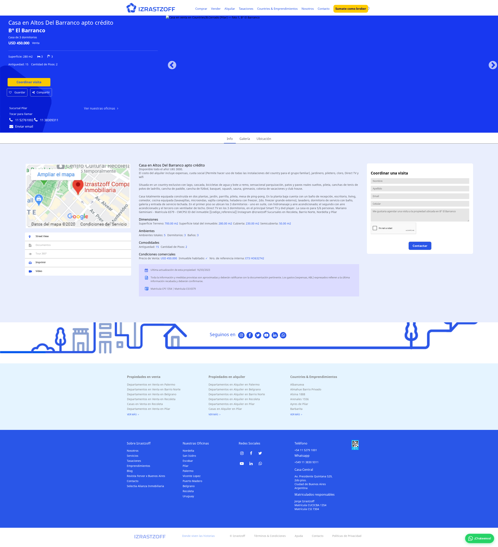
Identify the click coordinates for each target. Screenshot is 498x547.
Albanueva (297, 384)
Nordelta (188, 450)
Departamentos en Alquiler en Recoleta (234, 399)
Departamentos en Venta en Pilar (148, 409)
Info (230, 139)
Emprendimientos (138, 466)
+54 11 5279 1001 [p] (306, 450)
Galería (244, 139)
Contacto (324, 9)
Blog (130, 471)
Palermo (188, 471)
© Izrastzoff (237, 536)
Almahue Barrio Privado (305, 389)
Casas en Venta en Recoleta (145, 404)
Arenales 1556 (299, 399)
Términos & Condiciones (270, 536)
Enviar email (24, 126)
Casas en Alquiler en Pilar (225, 409)
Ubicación (264, 139)
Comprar (201, 9)
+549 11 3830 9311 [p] (307, 462)
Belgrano (189, 486)
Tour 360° (41, 253)
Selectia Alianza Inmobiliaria (145, 486)
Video (39, 271)
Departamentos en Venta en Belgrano (151, 394)
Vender (216, 9)
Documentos (43, 245)
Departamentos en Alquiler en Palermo (234, 384)
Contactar (420, 246)
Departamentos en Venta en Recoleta (151, 399)
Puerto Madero (192, 481)
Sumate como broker (350, 9)
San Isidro (189, 456)
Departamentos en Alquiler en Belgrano (235, 389)
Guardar (19, 92)
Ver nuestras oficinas (99, 108)
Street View (42, 236)
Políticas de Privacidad (346, 536)
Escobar (188, 461)
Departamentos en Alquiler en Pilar (232, 404)
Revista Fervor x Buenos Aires (146, 476)
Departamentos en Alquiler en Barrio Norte (237, 394)
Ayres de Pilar (299, 404)
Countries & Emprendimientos (277, 9)
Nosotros (308, 9)
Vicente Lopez (192, 476)
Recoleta (188, 491)
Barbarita (296, 409)
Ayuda (299, 536)
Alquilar (229, 9)
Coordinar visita (29, 82)
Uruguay (188, 496)
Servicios (132, 456)
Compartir (43, 92)
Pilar (186, 466)
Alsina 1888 (297, 394)
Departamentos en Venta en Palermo (151, 384)
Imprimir (41, 262)
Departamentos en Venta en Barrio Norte (154, 389)
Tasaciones (246, 9)
